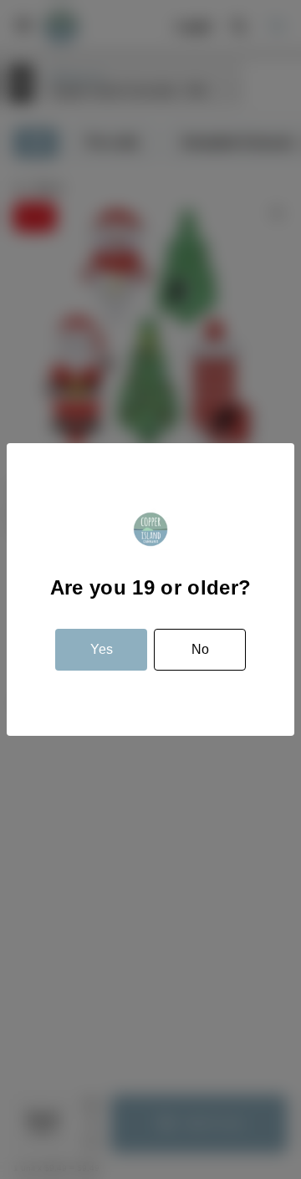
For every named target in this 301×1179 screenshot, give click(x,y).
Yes (101, 649)
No (200, 649)
